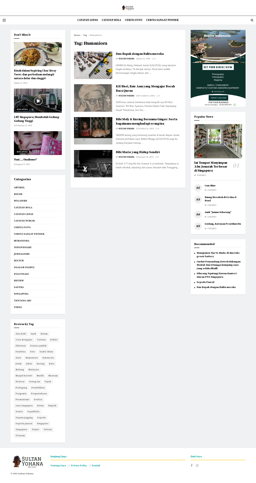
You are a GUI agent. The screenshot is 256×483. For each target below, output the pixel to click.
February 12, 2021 (23, 125)
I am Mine (210, 185)
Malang (20, 370)
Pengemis (21, 394)
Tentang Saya (58, 465)
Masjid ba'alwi (24, 376)
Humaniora (96, 35)
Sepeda (41, 418)
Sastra (19, 287)
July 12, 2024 (21, 83)
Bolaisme (20, 200)
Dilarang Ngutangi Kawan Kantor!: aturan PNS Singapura (217, 275)
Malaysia (34, 370)
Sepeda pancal (24, 423)
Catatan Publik (24, 220)
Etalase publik (38, 346)
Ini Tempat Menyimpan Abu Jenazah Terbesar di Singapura (210, 167)
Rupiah (52, 406)
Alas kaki (21, 334)
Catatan (41, 340)
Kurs (51, 364)
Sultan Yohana (126, 59)
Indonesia (48, 358)
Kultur (20, 63)
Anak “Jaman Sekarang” (218, 212)
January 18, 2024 (145, 157)
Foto (32, 352)
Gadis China (46, 352)
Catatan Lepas (87, 20)
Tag (85, 35)
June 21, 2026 (144, 59)
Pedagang (21, 388)
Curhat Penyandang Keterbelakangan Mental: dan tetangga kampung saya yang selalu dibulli (219, 265)
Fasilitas (21, 352)
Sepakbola (34, 411)
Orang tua (34, 382)
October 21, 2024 (146, 129)
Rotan (40, 406)
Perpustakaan (39, 394)
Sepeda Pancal (205, 282)
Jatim (19, 364)
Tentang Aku (22, 300)
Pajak (48, 382)
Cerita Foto (133, 20)
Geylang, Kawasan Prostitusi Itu (223, 223)
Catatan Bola (111, 20)
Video (18, 307)
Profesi (38, 399)
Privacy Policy (79, 465)
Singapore (43, 423)
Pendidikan (38, 388)
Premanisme (23, 399)
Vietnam (20, 435)
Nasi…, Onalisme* (25, 159)
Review (19, 280)
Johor (29, 364)
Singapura (22, 109)
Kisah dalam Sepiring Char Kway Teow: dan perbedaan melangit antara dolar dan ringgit (35, 74)
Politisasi (21, 274)
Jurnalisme (22, 254)
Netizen (20, 382)
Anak (33, 334)
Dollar (53, 340)
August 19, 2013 (22, 164)
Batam (18, 194)
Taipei (35, 429)
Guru (18, 358)
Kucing (41, 364)
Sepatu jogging (24, 418)
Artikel (19, 187)
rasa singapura (24, 406)
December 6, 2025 (146, 96)
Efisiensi (21, 346)
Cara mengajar (24, 340)
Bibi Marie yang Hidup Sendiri (138, 152)
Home (77, 35)
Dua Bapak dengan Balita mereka (140, 54)
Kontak (96, 465)
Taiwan (48, 429)
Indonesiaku (23, 247)
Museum (53, 376)
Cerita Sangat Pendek (162, 20)
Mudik (40, 376)
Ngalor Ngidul (24, 267)
